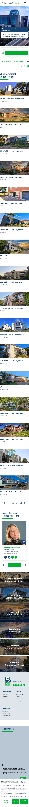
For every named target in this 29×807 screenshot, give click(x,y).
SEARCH (16, 53)
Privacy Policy (8, 770)
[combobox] (14, 756)
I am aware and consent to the (16, 765)
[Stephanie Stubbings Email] (12, 557)
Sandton (16, 61)
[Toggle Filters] (2, 53)
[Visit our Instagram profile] (20, 685)
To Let (12, 61)
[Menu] (25, 3)
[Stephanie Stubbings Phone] (15, 557)
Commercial (7, 61)
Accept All (24, 801)
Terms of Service (10, 773)
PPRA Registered (7, 553)
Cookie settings (6, 801)
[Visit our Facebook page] (14, 685)
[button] (22, 49)
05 (21, 503)
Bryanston (22, 61)
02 (13, 503)
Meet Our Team (14, 565)
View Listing (14, 89)
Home (1, 61)
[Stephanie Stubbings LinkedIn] (5, 557)
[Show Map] (28, 66)
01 (8, 503)
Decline (15, 801)
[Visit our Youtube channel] (24, 685)
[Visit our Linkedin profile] (17, 685)
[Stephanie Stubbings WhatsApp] (9, 557)
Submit (23, 778)
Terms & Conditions (22, 765)
